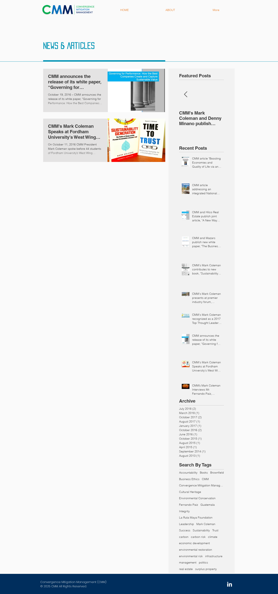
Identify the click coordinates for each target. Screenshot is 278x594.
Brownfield (217, 472)
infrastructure (213, 556)
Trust (215, 530)
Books (204, 472)
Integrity (184, 511)
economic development (194, 543)
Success (184, 530)
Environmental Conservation (197, 498)
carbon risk (198, 537)
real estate (186, 569)
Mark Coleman (205, 524)
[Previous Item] (185, 94)
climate (212, 537)
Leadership (186, 524)
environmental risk (191, 556)
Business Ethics (189, 479)
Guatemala (207, 505)
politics (203, 562)
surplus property (206, 569)
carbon (183, 537)
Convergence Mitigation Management (201, 485)
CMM (205, 479)
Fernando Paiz (188, 505)
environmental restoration (195, 549)
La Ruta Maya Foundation (195, 517)
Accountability (188, 472)
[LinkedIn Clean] (229, 584)
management (187, 562)
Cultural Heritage (190, 492)
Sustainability (201, 530)
